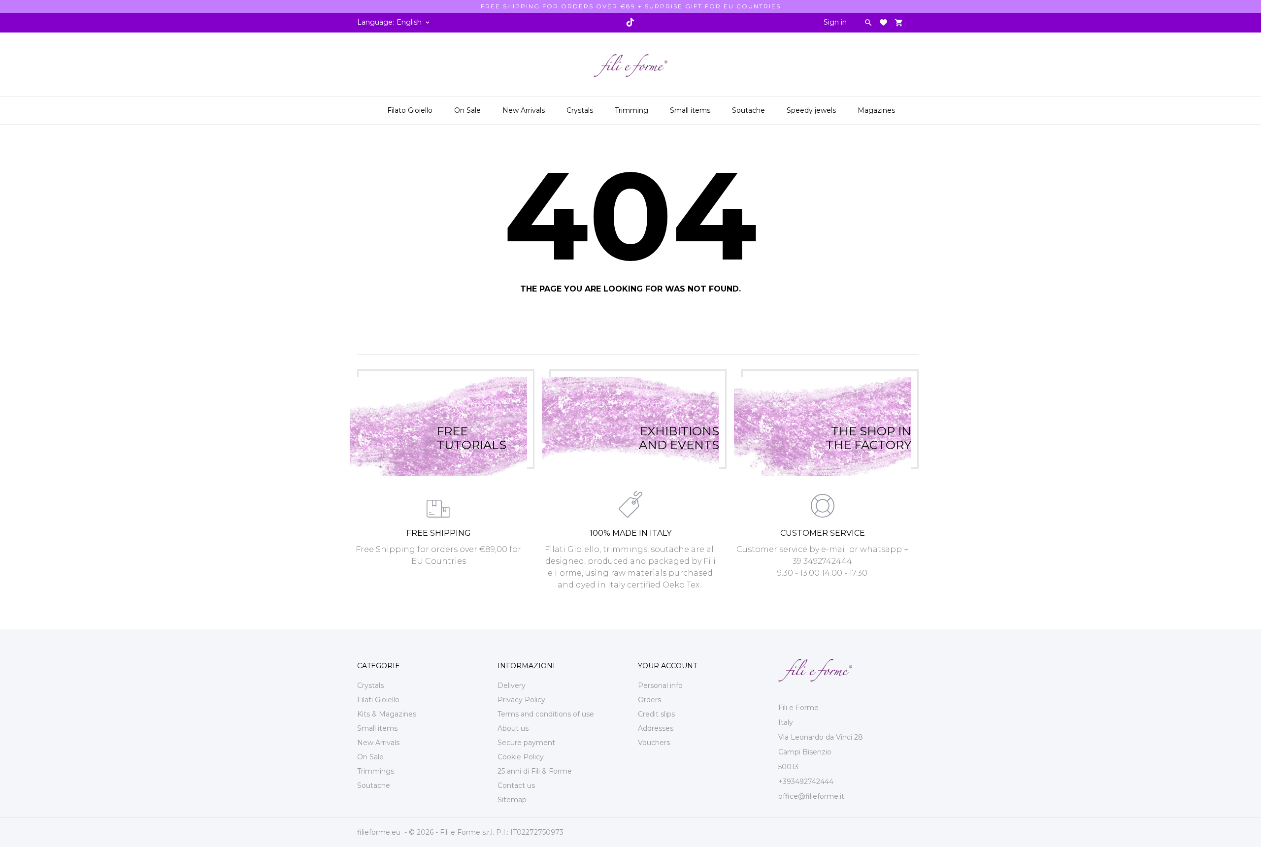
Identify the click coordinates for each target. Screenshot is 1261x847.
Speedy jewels (812, 107)
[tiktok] (630, 22)
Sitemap (512, 799)
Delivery (512, 685)
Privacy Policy (521, 699)
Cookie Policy (521, 756)
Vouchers (654, 742)
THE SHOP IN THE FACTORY (868, 426)
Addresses (655, 728)
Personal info (660, 685)
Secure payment (526, 742)
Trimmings (375, 771)
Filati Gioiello (378, 699)
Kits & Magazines (386, 714)
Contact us (516, 785)
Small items (691, 107)
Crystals (580, 107)
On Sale (468, 107)
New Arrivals (524, 107)
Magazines (877, 107)
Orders (649, 699)
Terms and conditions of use (546, 714)
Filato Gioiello (409, 110)
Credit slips (656, 714)
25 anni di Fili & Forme (535, 771)
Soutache (749, 107)
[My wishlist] (883, 22)
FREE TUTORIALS (471, 426)
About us (513, 728)
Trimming (632, 107)
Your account (667, 665)
